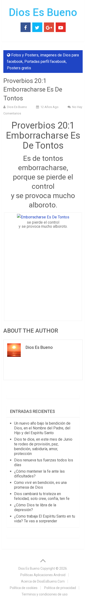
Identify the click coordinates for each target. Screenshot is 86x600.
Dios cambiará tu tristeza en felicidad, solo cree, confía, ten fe (42, 496)
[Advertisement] (43, 273)
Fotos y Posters (24, 55)
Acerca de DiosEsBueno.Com (43, 581)
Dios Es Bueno (43, 12)
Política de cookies (24, 588)
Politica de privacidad (60, 588)
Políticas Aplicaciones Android (42, 575)
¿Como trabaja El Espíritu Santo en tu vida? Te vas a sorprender (44, 518)
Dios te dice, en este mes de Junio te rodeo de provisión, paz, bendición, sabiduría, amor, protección (43, 446)
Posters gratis (19, 68)
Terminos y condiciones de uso (45, 594)
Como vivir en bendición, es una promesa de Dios (40, 485)
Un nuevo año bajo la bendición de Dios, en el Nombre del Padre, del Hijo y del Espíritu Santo (42, 428)
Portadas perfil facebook (45, 61)
